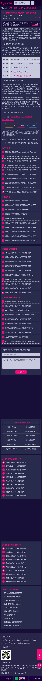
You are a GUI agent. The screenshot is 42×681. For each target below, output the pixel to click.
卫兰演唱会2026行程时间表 (15, 570)
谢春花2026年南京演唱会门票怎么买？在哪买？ (21, 232)
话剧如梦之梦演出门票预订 (13, 622)
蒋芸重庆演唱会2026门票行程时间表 (17, 310)
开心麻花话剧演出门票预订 (13, 593)
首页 (10, 8)
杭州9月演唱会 (12, 444)
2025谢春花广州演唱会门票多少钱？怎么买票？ (21, 165)
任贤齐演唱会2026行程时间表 (16, 495)
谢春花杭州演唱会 (32, 8)
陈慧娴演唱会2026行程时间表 (16, 567)
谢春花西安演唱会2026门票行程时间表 (18, 279)
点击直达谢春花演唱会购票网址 (21, 76)
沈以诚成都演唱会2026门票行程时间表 (18, 319)
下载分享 (36, 17)
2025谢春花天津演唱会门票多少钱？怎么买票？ (21, 179)
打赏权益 (36, 678)
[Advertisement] (21, 398)
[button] (21, 678)
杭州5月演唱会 (12, 436)
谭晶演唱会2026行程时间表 (15, 563)
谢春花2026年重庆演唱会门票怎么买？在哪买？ (21, 241)
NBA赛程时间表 (9, 615)
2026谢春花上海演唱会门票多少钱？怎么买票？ (21, 161)
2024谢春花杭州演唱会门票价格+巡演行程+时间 (21, 156)
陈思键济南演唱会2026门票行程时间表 (18, 324)
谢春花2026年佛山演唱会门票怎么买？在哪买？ (21, 236)
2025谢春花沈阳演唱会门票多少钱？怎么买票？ (21, 183)
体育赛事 (33, 640)
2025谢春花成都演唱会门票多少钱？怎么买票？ (21, 187)
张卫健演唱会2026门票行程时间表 (16, 337)
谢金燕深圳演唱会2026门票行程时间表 (18, 306)
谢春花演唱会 (18, 8)
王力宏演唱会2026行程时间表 (16, 470)
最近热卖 (7, 678)
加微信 (22, 125)
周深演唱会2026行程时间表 (15, 473)
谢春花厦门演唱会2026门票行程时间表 (18, 270)
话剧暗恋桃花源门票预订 (12, 604)
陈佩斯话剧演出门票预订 (12, 597)
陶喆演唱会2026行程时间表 (15, 481)
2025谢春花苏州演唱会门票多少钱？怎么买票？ (21, 174)
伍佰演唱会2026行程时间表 (15, 488)
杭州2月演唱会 (30, 427)
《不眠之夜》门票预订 (11, 608)
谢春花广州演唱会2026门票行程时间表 (18, 284)
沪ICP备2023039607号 (18, 673)
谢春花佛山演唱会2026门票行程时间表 (18, 262)
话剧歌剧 (26, 640)
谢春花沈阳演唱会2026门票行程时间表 (18, 257)
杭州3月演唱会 (12, 431)
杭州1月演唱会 (12, 427)
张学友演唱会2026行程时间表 (16, 466)
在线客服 (20, 643)
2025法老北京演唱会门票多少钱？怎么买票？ (23, 143)
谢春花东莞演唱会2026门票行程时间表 (18, 293)
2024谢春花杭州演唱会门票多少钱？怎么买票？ (21, 152)
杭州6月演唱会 (30, 436)
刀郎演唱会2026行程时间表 (15, 484)
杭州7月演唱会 (12, 440)
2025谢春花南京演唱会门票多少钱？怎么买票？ (21, 192)
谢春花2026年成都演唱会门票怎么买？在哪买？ (21, 227)
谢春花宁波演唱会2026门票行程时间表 (18, 253)
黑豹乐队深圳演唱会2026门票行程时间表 (19, 328)
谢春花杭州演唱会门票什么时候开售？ (18, 209)
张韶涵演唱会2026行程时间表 (16, 556)
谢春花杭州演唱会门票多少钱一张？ (17, 201)
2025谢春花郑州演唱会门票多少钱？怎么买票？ (21, 170)
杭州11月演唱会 (11, 449)
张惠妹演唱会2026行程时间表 (16, 582)
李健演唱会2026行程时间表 (15, 492)
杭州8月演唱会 (30, 440)
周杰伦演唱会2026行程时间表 (16, 462)
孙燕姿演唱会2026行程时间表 (16, 548)
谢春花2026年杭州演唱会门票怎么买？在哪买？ (21, 205)
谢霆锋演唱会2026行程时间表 (16, 477)
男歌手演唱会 (5, 640)
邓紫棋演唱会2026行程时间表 (16, 552)
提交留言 (21, 372)
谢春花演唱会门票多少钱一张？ (15, 218)
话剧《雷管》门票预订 (11, 611)
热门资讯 (4, 643)
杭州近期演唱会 (26, 117)
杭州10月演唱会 (30, 444)
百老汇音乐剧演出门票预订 (13, 626)
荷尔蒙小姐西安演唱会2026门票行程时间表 (19, 315)
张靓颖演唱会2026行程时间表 (16, 560)
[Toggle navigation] (38, 3)
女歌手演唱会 (16, 640)
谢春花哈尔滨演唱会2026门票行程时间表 (19, 275)
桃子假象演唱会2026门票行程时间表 (17, 301)
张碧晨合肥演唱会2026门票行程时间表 (18, 332)
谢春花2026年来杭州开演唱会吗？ (16, 214)
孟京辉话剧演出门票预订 (12, 600)
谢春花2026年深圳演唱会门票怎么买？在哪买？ (21, 223)
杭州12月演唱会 (30, 449)
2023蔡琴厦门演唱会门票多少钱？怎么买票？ (23, 140)
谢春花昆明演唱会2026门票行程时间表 (18, 288)
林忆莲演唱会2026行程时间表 (16, 574)
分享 (33, 125)
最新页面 (12, 643)
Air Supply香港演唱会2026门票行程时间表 (19, 341)
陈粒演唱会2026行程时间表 (15, 578)
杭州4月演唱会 (30, 431)
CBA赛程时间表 (9, 618)
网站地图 (27, 643)
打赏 (10, 125)
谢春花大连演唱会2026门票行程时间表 (18, 266)
